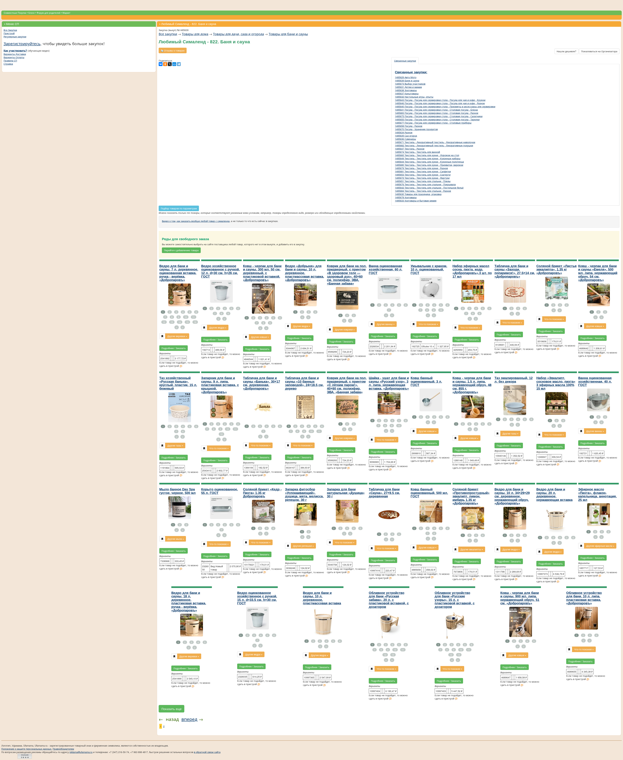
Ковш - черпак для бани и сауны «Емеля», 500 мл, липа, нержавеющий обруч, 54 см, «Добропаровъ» (597, 273)
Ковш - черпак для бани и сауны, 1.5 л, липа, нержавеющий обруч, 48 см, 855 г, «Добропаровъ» (471, 385)
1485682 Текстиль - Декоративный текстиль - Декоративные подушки (434, 145)
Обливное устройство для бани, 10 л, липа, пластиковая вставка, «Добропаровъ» (584, 598)
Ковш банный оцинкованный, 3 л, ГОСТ (426, 381)
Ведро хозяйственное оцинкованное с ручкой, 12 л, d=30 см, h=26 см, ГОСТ (220, 271)
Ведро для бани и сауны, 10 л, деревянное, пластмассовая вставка (322, 598)
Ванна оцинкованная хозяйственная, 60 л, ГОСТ (385, 269)
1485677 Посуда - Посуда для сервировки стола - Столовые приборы (433, 122)
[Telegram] (179, 64)
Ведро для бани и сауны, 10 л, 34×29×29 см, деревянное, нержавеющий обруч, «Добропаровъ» (512, 496)
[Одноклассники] (165, 64)
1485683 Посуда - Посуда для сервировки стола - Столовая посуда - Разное (436, 113)
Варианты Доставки (15, 54)
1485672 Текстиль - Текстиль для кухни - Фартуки (422, 177)
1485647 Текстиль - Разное (409, 148)
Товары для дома (195, 33)
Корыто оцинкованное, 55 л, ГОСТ (219, 491)
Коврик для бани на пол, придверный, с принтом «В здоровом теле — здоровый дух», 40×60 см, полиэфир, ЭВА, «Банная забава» (347, 274)
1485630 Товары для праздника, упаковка (418, 194)
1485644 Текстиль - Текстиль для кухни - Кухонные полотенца (429, 161)
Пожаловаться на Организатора (599, 51)
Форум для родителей (48, 13)
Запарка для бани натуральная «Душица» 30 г (346, 493)
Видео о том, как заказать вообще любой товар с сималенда (196, 221)
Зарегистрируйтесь (22, 43)
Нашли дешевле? (566, 51)
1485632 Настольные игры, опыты (414, 96)
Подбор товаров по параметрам (179, 208)
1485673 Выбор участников (410, 83)
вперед (189, 719)
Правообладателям (63, 748)
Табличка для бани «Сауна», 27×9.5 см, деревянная (384, 493)
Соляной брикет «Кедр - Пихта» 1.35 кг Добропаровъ (262, 493)
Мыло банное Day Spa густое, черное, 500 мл (177, 491)
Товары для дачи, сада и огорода (238, 33)
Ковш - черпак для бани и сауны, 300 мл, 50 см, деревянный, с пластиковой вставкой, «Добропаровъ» (262, 273)
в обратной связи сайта (207, 752)
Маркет (66, 13)
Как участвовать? (15, 50)
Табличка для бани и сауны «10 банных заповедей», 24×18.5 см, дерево (304, 383)
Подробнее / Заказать (173, 348)
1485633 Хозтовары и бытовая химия (415, 200)
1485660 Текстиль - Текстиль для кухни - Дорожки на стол (427, 155)
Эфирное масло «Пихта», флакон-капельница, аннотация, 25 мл (597, 495)
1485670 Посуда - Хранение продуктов (416, 129)
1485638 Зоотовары (406, 90)
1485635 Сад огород (406, 135)
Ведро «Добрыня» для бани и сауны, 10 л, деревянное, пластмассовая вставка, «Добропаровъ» (304, 273)
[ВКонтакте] (161, 64)
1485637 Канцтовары (407, 93)
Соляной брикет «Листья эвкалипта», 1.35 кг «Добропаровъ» (556, 269)
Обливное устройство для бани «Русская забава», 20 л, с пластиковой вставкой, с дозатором (389, 600)
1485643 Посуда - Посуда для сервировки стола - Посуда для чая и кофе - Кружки (440, 100)
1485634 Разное (403, 132)
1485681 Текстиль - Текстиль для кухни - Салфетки (423, 171)
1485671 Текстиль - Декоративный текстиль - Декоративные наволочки (435, 142)
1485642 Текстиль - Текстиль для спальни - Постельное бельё (429, 187)
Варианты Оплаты (14, 57)
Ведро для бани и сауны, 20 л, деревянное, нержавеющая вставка (554, 495)
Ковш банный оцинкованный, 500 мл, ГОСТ (429, 493)
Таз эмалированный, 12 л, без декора (514, 379)
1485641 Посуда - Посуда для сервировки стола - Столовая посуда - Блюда (436, 109)
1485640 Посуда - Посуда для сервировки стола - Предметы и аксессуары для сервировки (445, 106)
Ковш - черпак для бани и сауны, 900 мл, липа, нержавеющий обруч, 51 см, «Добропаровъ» (519, 598)
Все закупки (168, 33)
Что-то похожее (428, 324)
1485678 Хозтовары (406, 197)
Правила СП (10, 60)
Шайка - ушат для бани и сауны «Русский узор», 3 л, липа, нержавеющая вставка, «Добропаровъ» (389, 383)
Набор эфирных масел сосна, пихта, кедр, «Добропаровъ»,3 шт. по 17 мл (472, 271)
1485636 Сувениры (405, 139)
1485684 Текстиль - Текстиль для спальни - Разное (423, 190)
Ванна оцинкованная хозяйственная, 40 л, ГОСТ (595, 381)
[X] (170, 64)
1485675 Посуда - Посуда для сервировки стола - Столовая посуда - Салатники (439, 116)
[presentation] (405, 60)
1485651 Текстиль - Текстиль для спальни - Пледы (423, 181)
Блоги (31, 13)
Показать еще (171, 709)
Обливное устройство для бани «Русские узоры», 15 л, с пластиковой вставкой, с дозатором (455, 600)
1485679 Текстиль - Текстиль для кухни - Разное (421, 168)
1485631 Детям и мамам (408, 87)
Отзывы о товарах (173, 50)
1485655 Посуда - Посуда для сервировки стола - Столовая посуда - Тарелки (437, 119)
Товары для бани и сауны (288, 33)
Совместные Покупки (15, 13)
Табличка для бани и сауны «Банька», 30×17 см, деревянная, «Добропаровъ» (261, 383)
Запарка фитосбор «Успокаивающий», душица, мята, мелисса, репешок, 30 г (304, 495)
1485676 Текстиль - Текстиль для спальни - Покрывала (425, 184)
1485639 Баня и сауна (407, 80)
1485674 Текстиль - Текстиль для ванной (417, 152)
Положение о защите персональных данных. (26, 748)
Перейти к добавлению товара (181, 250)
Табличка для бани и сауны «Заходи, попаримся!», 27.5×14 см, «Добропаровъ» (515, 271)
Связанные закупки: (411, 72)
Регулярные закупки (15, 36)
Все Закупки (10, 30)
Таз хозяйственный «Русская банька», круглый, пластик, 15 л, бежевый (178, 383)
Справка (8, 63)
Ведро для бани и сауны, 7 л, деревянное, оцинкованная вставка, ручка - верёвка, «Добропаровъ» (178, 273)
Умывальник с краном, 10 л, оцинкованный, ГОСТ (429, 269)
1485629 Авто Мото (405, 77)
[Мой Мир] (174, 64)
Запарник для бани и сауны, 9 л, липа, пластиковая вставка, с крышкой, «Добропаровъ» (220, 385)
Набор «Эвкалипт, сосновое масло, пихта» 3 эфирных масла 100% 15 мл (555, 383)
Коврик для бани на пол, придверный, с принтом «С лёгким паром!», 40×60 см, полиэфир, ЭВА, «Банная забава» (347, 385)
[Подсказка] (181, 366)
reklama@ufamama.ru (80, 752)
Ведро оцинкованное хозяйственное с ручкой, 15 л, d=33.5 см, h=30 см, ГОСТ (257, 598)
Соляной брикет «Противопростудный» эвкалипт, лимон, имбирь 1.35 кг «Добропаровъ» (470, 496)
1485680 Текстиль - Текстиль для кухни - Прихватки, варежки (429, 165)
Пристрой (9, 33)
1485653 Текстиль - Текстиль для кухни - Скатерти (423, 174)
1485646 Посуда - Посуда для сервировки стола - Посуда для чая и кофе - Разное (440, 103)
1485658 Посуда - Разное (408, 126)
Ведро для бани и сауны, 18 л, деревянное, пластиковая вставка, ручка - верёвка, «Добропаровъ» (188, 601)
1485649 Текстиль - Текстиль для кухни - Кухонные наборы (427, 158)
